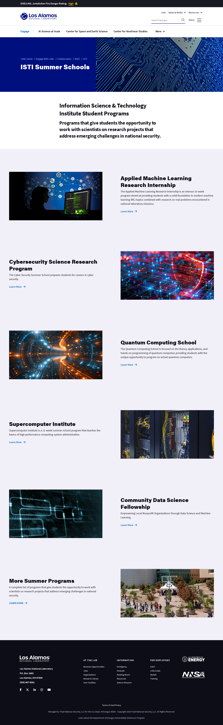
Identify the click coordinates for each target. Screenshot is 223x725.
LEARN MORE (16, 603)
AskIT (152, 666)
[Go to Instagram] (42, 689)
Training (153, 678)
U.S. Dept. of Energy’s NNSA (103, 711)
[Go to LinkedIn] (34, 689)
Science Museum (124, 682)
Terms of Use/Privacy (111, 705)
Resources (121, 678)
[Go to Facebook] (21, 689)
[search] (183, 20)
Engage (24, 31)
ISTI (85, 58)
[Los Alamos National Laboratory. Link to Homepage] (38, 16)
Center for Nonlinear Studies (130, 31)
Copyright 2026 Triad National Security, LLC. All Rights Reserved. (146, 711)
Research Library (90, 678)
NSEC (77, 58)
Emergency (122, 666)
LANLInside (155, 670)
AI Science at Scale (49, 31)
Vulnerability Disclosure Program (130, 718)
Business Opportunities (93, 666)
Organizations (89, 674)
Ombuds (121, 670)
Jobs (163, 12)
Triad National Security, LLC (72, 711)
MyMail (153, 674)
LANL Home (27, 58)
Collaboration (64, 58)
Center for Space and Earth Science (87, 31)
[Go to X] (27, 689)
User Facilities (89, 682)
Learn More (127, 211)
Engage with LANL (45, 58)
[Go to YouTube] (49, 689)
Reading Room (123, 674)
